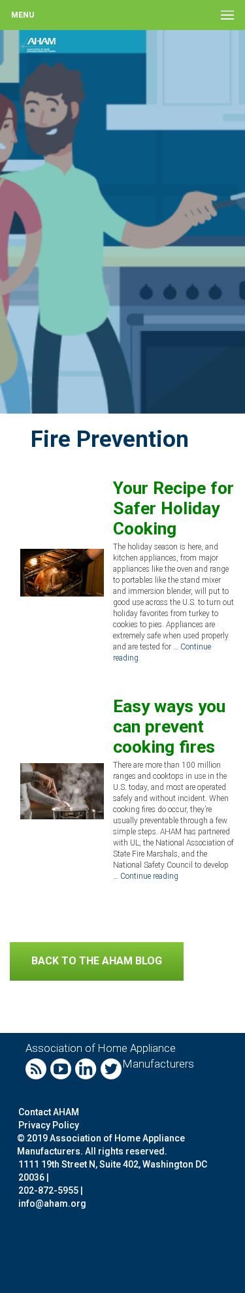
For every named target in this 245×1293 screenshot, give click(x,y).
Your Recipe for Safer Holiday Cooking (173, 508)
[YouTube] (61, 1067)
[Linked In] (86, 1067)
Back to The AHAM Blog (96, 961)
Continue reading (149, 876)
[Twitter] (112, 1067)
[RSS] (36, 1067)
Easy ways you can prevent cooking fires (169, 726)
